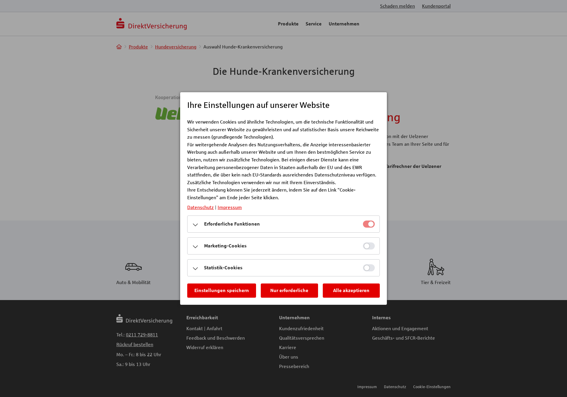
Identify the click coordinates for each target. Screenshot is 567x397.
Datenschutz (200, 207)
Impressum (230, 207)
